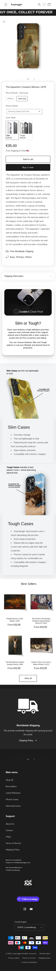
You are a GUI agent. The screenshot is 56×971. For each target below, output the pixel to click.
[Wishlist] (44, 4)
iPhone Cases (12, 799)
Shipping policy (45, 958)
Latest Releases (13, 793)
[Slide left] (22, 79)
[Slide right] (34, 79)
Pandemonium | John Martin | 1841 (14, 620)
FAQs (8, 837)
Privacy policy (14, 958)
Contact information (29, 962)
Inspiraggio (16, 953)
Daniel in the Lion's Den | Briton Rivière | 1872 (41, 663)
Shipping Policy (26, 740)
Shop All (9, 780)
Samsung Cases (13, 806)
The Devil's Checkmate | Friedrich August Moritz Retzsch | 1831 (41, 621)
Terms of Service (13, 843)
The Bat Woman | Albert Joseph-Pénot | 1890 (15, 663)
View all (28, 678)
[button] (6, 4)
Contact (9, 830)
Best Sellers (11, 786)
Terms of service (29, 958)
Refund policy (44, 953)
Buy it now (28, 167)
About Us (10, 824)
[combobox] (24, 111)
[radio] (10, 98)
